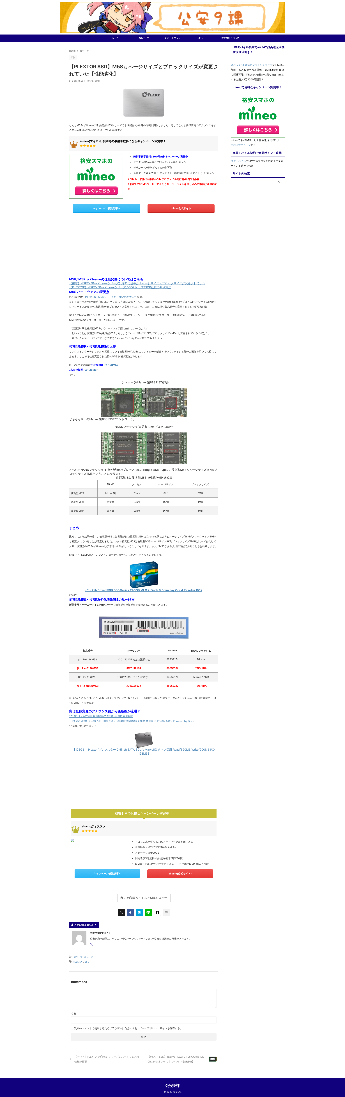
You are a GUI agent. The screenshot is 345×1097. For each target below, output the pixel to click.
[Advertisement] (143, 245)
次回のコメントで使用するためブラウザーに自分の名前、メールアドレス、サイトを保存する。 (128, 1028)
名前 (73, 1013)
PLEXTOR (78, 961)
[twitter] (121, 912)
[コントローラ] (144, 415)
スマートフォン (172, 38)
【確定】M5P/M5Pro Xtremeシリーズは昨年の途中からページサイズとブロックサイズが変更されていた (137, 283)
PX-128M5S (111, 364)
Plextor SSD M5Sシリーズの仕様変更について (110, 296)
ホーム (115, 38)
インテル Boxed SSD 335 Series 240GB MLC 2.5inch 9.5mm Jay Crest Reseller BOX (143, 590)
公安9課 (172, 1085)
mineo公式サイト (181, 208)
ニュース (88, 956)
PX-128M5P (91, 369)
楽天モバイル (238, 160)
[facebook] (130, 912)
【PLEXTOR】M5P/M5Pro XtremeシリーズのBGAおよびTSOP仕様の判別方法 (120, 287)
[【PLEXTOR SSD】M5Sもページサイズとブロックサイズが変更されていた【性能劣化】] (139, 912)
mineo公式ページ (240, 144)
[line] (148, 912)
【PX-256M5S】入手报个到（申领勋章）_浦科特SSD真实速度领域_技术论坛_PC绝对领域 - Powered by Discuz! (133, 721)
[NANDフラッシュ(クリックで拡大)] (144, 462)
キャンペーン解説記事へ (106, 208)
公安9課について (230, 38)
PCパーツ (144, 38)
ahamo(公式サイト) (180, 873)
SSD (87, 961)
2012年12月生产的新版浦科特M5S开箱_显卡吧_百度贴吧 (101, 716)
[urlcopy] (166, 912)
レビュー (201, 38)
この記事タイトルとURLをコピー (145, 897)
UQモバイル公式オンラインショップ (251, 64)
